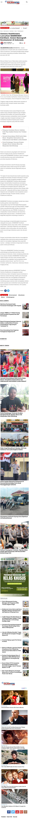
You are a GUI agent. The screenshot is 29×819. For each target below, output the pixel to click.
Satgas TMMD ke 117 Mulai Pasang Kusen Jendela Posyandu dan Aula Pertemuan (10, 314)
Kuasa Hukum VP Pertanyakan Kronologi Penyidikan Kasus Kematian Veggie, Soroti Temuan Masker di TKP (11, 665)
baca (22, 43)
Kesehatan (12, 31)
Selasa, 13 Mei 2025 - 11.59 (9, 43)
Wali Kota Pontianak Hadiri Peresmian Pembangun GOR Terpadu (10, 304)
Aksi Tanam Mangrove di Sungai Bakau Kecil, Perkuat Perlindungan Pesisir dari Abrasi (12, 672)
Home (1, 31)
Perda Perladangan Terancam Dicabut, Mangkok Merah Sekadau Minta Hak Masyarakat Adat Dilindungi (13, 144)
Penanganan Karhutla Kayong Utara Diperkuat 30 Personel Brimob (14, 517)
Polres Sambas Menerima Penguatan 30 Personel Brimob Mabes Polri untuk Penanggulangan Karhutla (12, 483)
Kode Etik (9, 817)
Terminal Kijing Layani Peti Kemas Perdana (11, 640)
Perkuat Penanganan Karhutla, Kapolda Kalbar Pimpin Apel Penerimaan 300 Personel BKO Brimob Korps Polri (14, 551)
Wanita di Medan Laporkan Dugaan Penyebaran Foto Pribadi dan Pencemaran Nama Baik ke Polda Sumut (12, 650)
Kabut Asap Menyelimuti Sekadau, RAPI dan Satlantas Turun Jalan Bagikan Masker (13, 448)
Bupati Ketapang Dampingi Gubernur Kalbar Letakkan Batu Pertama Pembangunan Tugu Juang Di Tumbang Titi (10, 324)
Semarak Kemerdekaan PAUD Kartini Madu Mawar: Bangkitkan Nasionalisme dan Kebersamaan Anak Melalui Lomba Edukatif (15, 138)
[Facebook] (5, 290)
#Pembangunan (10, 297)
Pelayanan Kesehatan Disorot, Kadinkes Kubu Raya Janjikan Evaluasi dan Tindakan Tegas (14, 131)
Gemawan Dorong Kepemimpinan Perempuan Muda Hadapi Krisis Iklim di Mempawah (11, 626)
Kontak (15, 817)
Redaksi (3, 817)
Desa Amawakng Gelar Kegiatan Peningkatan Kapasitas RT (9, 330)
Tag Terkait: (4, 295)
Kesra (15, 31)
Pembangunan (20, 31)
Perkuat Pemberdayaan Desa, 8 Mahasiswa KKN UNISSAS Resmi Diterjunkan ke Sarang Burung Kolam (11, 657)
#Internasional (13, 295)
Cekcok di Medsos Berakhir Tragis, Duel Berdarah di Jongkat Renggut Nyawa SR (11, 633)
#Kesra (3, 297)
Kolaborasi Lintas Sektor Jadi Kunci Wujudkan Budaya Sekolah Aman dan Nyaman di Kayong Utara (12, 610)
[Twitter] (8, 290)
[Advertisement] (14, 10)
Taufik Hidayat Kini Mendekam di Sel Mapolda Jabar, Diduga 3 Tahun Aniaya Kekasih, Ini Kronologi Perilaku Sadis (11, 619)
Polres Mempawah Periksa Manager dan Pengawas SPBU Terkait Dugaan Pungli (10, 603)
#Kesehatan (21, 295)
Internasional (6, 31)
